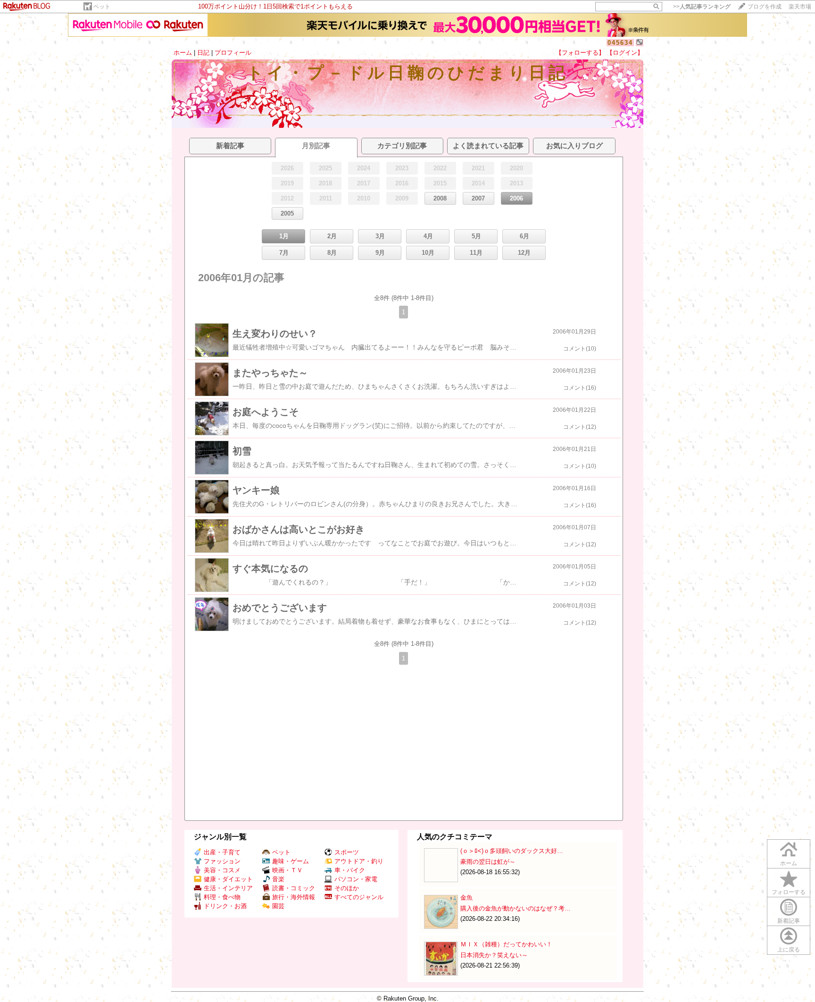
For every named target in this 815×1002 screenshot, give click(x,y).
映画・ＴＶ (287, 870)
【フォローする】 (580, 52)
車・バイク (349, 870)
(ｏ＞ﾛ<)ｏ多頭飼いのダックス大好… (511, 850)
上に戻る (788, 949)
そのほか (346, 888)
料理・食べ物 (222, 897)
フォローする (789, 892)
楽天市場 (800, 6)
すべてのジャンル (358, 897)
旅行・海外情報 (293, 897)
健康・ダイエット (228, 879)
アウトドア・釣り (358, 861)
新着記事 (788, 921)
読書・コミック (293, 888)
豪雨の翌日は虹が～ (488, 861)
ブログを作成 (765, 6)
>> (702, 6)
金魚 (466, 897)
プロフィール (233, 52)
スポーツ (346, 852)
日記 (203, 52)
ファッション (222, 861)
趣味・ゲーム (290, 861)
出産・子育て (222, 852)
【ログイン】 (625, 52)
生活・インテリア (228, 888)
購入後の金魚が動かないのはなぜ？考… (515, 908)
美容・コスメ (222, 870)
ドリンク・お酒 (225, 906)
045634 (620, 42)
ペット (101, 6)
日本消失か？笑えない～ (494, 955)
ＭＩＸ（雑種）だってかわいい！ (506, 944)
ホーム (183, 52)
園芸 (278, 906)
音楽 (278, 879)
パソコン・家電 (355, 879)
